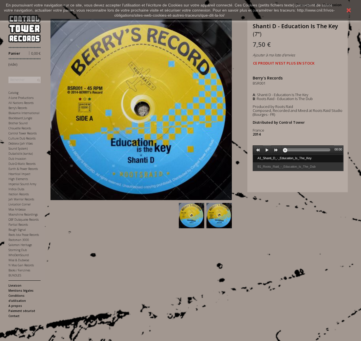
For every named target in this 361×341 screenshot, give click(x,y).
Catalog (13, 93)
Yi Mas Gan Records (21, 265)
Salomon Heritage (20, 245)
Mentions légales (21, 291)
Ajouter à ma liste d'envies (274, 54)
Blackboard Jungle (20, 118)
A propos (15, 306)
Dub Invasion (17, 159)
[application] (298, 149)
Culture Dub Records (22, 138)
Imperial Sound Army (22, 184)
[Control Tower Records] (24, 29)
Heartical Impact (19, 174)
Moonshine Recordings (23, 214)
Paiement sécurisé (21, 311)
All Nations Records (21, 103)
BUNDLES (14, 275)
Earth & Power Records (23, 169)
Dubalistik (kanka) (20, 154)
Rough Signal (17, 230)
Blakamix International (23, 113)
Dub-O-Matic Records (22, 164)
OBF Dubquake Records (23, 220)
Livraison (14, 285)
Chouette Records (19, 128)
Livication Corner (19, 204)
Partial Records (18, 225)
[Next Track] (276, 150)
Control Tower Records (22, 133)
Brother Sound (18, 123)
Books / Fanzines (19, 270)
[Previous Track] (258, 150)
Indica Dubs (16, 189)
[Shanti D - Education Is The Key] (191, 215)
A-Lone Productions (21, 98)
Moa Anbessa (17, 209)
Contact (13, 316)
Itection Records (18, 194)
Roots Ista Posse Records (23, 235)
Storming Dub (17, 250)
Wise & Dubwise (18, 260)
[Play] (267, 150)
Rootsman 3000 (18, 240)
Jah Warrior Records (21, 199)
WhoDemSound (18, 255)
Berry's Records (17, 108)
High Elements (18, 179)
